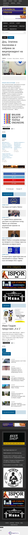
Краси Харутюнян (11, 82)
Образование (6, 3)
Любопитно (5, 5)
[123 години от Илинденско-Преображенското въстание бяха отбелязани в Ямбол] (6, 379)
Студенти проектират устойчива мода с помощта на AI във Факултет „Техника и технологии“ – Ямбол (7, 156)
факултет (22, 58)
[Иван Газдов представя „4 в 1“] (14, 321)
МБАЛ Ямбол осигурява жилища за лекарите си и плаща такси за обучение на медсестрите (14, 242)
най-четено (6, 305)
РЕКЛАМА (17, 522)
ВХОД (22, 522)
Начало (7, 522)
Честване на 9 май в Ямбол (12, 207)
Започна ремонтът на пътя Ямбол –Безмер (13, 464)
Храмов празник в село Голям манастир (12, 453)
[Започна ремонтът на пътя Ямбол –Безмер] (6, 387)
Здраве (20, 1)
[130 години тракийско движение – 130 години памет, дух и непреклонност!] (6, 404)
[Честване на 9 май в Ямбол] (14, 203)
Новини (5, 1)
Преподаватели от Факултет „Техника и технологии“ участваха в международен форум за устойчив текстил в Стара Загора (7, 145)
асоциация (9, 58)
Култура (10, 1)
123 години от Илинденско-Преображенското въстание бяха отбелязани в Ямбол (18, 379)
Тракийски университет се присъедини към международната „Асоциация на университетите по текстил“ (19, 145)
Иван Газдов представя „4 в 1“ (10, 450)
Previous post (10, 189)
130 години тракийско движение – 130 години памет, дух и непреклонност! (18, 405)
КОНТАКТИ (12, 522)
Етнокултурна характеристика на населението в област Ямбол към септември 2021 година (14, 258)
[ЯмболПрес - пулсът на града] (14, 11)
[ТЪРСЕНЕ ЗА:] (14, 32)
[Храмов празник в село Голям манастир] (6, 362)
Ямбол (3, 60)
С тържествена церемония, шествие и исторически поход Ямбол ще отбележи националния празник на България (13, 223)
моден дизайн (16, 58)
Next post (18, 189)
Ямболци (13, 3)
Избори (18, 3)
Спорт (15, 1)
